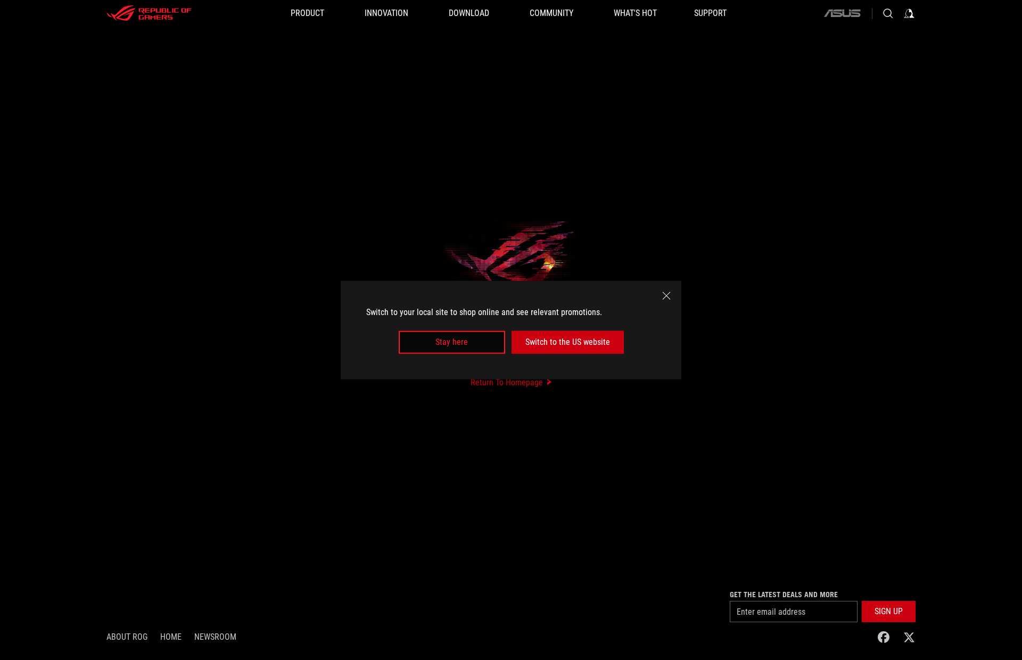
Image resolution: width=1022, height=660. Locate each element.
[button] (889, 611)
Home (171, 637)
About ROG (126, 637)
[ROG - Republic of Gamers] (149, 13)
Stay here (451, 342)
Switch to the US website (567, 342)
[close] (666, 296)
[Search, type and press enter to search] (887, 13)
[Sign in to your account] (909, 13)
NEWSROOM (215, 637)
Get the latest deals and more (784, 594)
